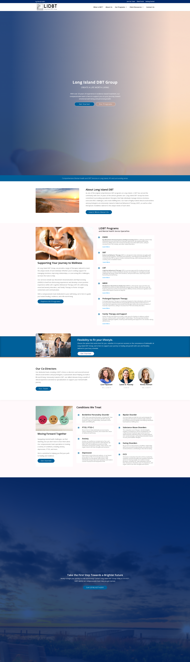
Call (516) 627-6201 (95, 587)
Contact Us (150, 7)
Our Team (43, 389)
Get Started (84, 104)
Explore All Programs (50, 301)
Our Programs (120, 7)
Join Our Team (131, 1)
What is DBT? (98, 7)
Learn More (106, 247)
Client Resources (136, 7)
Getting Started (149, 1)
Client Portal (140, 1)
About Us (109, 7)
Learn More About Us (99, 212)
